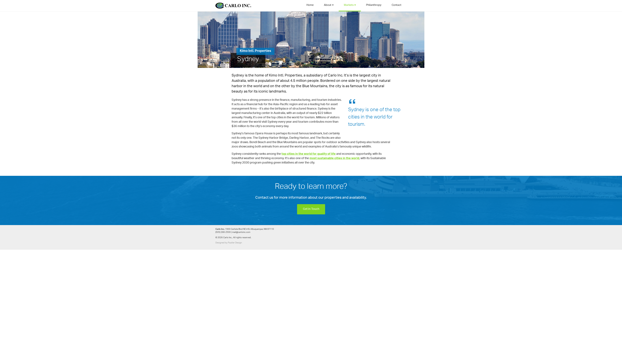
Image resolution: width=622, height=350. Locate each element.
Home (310, 5)
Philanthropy (373, 5)
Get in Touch (311, 209)
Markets (349, 5)
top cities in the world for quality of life (309, 154)
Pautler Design (235, 242)
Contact (396, 5)
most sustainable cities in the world (334, 158)
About (327, 5)
